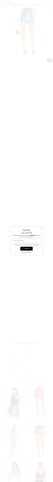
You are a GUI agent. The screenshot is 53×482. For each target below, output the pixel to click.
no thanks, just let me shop (26, 252)
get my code (26, 248)
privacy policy (35, 245)
